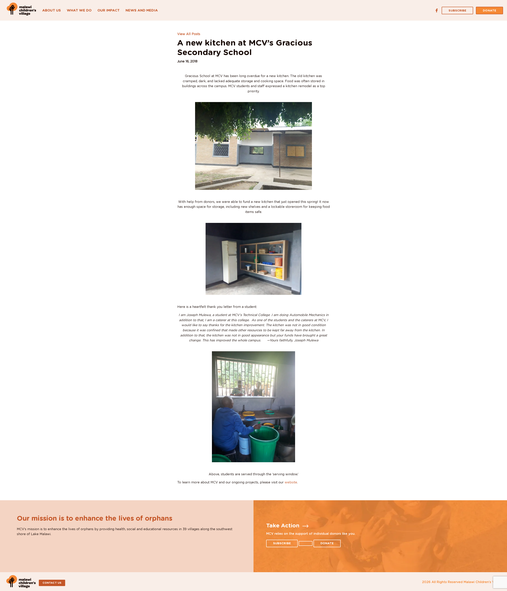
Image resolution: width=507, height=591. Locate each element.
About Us (51, 10)
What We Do (79, 10)
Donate (489, 10)
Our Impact (108, 10)
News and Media (142, 10)
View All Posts (188, 34)
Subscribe (457, 10)
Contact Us (52, 583)
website (291, 482)
